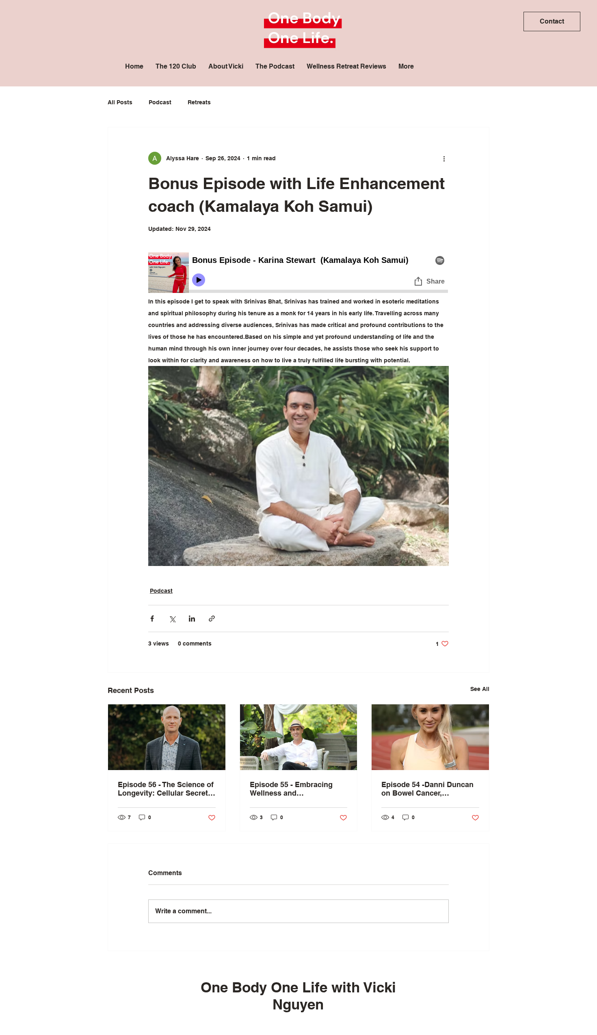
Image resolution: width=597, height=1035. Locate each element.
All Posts (120, 102)
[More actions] (444, 158)
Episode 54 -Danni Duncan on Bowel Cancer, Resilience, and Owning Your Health (427, 788)
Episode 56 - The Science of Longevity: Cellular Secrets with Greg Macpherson (166, 788)
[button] (551, 21)
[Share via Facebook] (152, 618)
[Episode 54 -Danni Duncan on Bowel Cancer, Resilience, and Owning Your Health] (430, 737)
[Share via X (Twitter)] (172, 618)
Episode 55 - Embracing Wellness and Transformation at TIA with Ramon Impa (295, 788)
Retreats (199, 102)
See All (479, 689)
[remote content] (298, 273)
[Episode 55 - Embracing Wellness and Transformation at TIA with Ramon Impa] (298, 737)
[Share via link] (212, 618)
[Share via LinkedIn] (192, 618)
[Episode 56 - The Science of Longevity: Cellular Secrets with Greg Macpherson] (166, 737)
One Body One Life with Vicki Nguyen (298, 996)
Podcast (160, 102)
